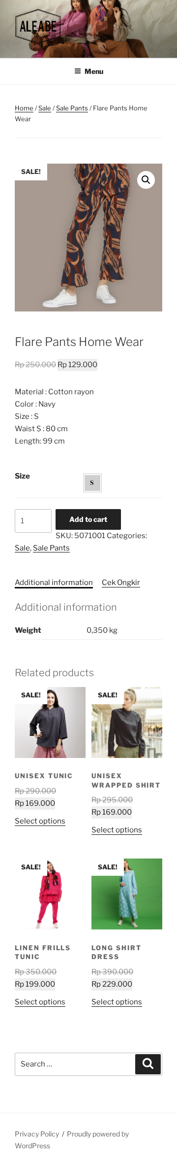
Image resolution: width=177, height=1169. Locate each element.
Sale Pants (72, 108)
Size (22, 476)
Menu (94, 71)
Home (24, 108)
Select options (40, 821)
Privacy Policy (37, 1134)
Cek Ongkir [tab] (121, 582)
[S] (92, 483)
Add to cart (88, 519)
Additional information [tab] (54, 582)
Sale (44, 108)
